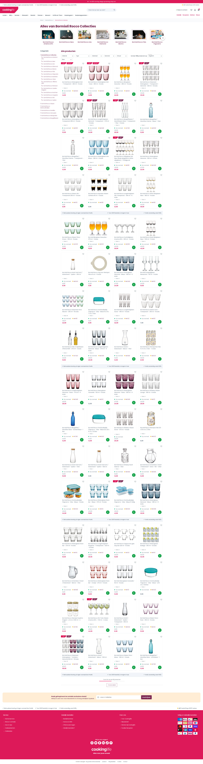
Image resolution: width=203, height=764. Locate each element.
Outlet (5, 15)
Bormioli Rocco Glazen (47, 103)
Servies (17, 15)
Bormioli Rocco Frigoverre (50, 74)
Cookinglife (82, 761)
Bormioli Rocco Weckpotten (49, 115)
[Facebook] (99, 742)
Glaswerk (25, 15)
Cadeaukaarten (10, 728)
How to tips (8, 725)
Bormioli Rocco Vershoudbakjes (45, 107)
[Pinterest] (111, 742)
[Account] (195, 10)
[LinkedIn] (103, 742)
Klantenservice (9, 719)
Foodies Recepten (127, 728)
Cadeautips (8, 731)
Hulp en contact (182, 10)
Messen (47, 15)
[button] (163, 38)
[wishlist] (191, 10)
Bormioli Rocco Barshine (50, 76)
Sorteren (150, 54)
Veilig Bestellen (112, 761)
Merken (192, 15)
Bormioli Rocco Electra (49, 69)
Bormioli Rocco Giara (49, 79)
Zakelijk (179, 15)
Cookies (119, 761)
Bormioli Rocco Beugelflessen (49, 118)
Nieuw (198, 15)
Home (41, 20)
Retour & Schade (10, 722)
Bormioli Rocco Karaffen (48, 110)
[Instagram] (92, 742)
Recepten (186, 15)
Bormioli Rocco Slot (49, 97)
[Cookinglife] (8, 10)
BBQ (10, 15)
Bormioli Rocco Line (49, 64)
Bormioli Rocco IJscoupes (48, 113)
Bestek (33, 15)
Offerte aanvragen (69, 725)
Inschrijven (146, 697)
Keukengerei (68, 15)
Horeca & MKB (67, 722)
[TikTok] (107, 742)
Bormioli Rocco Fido (49, 71)
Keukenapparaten (81, 15)
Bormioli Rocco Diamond (50, 66)
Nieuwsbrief (125, 722)
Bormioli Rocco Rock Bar (50, 92)
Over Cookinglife (126, 719)
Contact (125, 761)
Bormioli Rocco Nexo (49, 61)
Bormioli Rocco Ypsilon (49, 100)
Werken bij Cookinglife (128, 725)
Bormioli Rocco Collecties (48, 55)
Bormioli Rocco (49, 20)
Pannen (40, 15)
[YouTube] (95, 742)
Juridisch (104, 761)
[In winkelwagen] (81, 94)
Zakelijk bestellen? (69, 728)
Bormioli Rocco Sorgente (50, 95)
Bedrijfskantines (68, 719)
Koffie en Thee (57, 15)
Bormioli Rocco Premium (50, 86)
